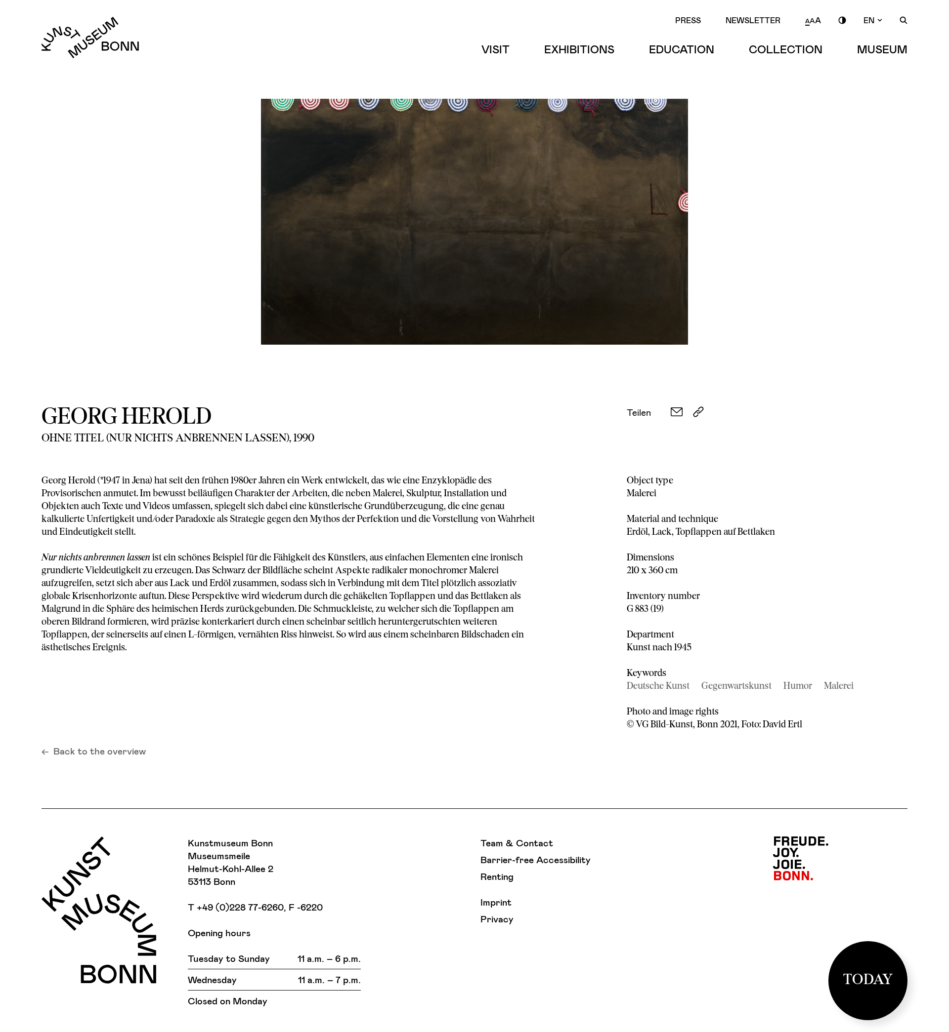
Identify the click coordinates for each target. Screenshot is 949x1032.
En (868, 20)
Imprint (496, 902)
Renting (497, 876)
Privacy (497, 918)
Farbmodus (842, 20)
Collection (785, 48)
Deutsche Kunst (658, 686)
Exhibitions (579, 48)
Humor (797, 686)
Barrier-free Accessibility (535, 859)
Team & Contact (516, 842)
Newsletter (753, 20)
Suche (903, 20)
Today (868, 980)
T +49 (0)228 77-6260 (236, 907)
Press (688, 20)
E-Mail (677, 412)
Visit (495, 48)
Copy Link (698, 412)
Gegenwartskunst (736, 686)
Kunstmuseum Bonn (90, 37)
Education (681, 48)
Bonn (800, 858)
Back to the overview (99, 750)
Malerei (839, 686)
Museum (882, 48)
